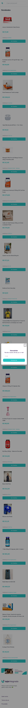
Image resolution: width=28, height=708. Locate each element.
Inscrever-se (14, 360)
